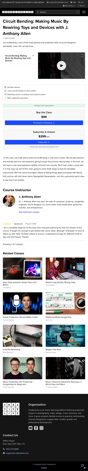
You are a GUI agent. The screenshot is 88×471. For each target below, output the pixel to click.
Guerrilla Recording (11, 349)
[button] (82, 465)
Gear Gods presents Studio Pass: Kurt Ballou (19, 283)
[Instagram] (41, 428)
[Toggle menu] (84, 12)
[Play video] (61, 65)
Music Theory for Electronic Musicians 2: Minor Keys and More (64, 383)
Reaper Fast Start (53, 349)
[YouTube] (30, 428)
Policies (44, 467)
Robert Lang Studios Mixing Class (61, 282)
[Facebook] (36, 428)
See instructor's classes (29, 212)
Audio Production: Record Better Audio (20, 317)
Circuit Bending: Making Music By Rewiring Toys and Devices (17, 58)
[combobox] (58, 12)
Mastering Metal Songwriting (58, 317)
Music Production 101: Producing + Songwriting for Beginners (18, 383)
